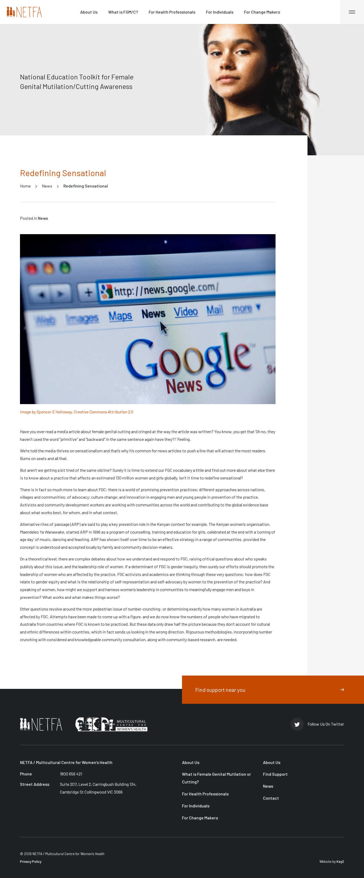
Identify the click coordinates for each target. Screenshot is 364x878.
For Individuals (219, 11)
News (47, 185)
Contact (271, 797)
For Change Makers (262, 11)
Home (25, 185)
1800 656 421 (71, 773)
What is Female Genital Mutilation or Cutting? (216, 777)
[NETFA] (41, 724)
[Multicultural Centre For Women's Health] (111, 724)
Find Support (275, 774)
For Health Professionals (172, 11)
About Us (89, 11)
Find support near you (220, 689)
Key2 (340, 861)
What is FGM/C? (123, 11)
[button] (352, 12)
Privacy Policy (30, 861)
